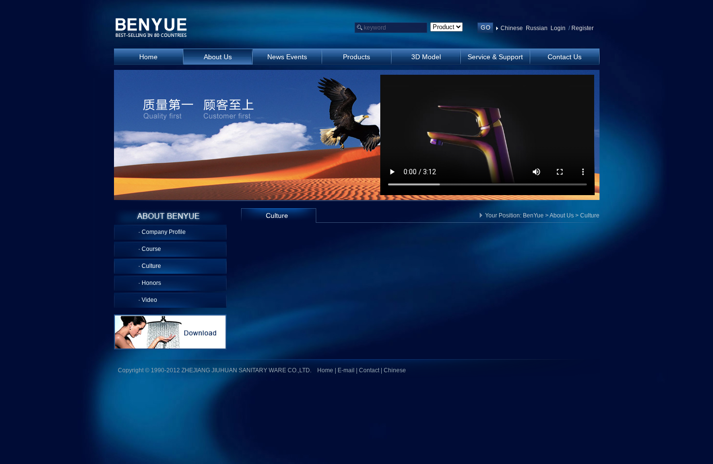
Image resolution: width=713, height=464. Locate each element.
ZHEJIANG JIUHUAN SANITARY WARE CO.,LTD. (151, 28)
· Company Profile (162, 232)
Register (582, 28)
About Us (562, 215)
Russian (537, 28)
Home (325, 370)
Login (558, 28)
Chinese (512, 28)
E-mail (346, 370)
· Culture (149, 266)
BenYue (533, 215)
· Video (147, 300)
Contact (369, 370)
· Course (149, 249)
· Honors (149, 283)
